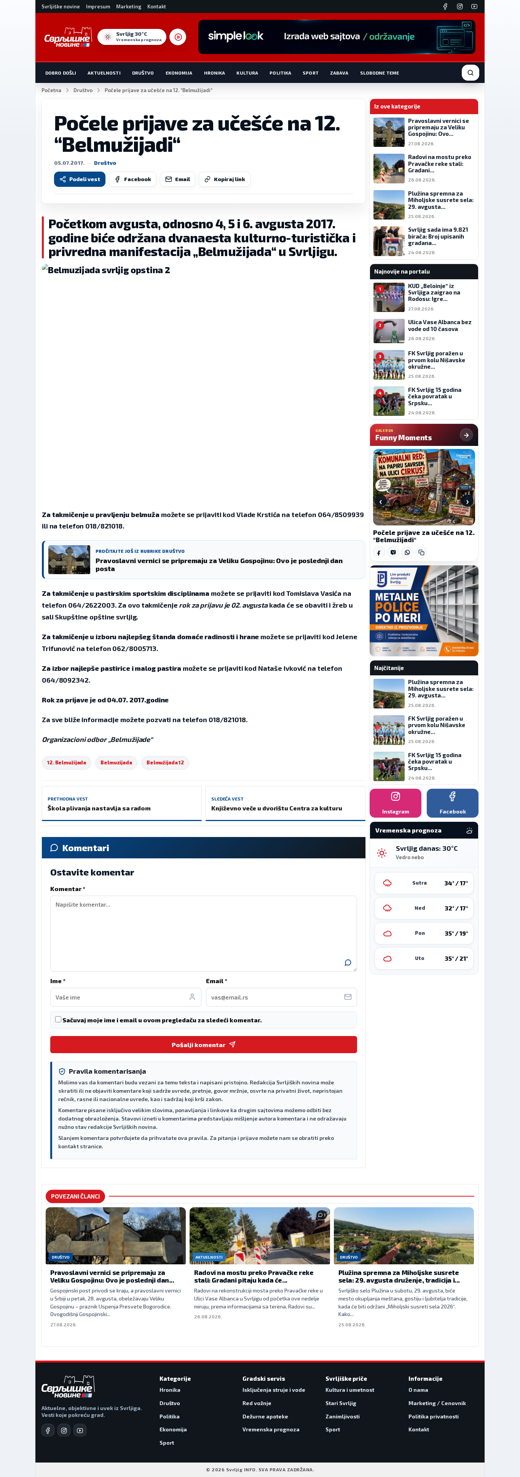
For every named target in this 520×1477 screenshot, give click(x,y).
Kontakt (156, 6)
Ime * (57, 980)
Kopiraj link (229, 179)
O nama (418, 1389)
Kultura (247, 72)
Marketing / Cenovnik (437, 1403)
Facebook (137, 179)
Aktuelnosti (104, 72)
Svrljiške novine (60, 6)
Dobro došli (60, 72)
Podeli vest (84, 179)
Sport (311, 72)
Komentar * (67, 888)
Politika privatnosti (433, 1416)
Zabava (339, 72)
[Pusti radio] (177, 37)
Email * (216, 980)
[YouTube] (474, 6)
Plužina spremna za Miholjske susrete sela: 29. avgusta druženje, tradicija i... (399, 1276)
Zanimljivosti (342, 1416)
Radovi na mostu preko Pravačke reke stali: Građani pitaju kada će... (253, 1276)
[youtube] (79, 1430)
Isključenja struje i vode (273, 1389)
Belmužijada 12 (165, 762)
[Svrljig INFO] (68, 37)
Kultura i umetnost (349, 1389)
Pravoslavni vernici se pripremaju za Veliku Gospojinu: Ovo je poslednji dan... (112, 1276)
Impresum (98, 6)
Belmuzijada (116, 762)
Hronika (214, 72)
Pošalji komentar (198, 1044)
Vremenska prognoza (271, 1429)
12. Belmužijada (66, 762)
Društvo (143, 72)
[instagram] (63, 1430)
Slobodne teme (379, 72)
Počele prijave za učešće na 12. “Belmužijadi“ (424, 536)
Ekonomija (179, 72)
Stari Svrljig (340, 1403)
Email (182, 179)
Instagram (395, 811)
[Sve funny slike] (466, 434)
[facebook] (47, 1430)
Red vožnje (256, 1403)
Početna (51, 90)
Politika (280, 72)
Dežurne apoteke (265, 1416)
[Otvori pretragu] (470, 73)
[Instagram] (460, 6)
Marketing (128, 6)
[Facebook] (445, 6)
